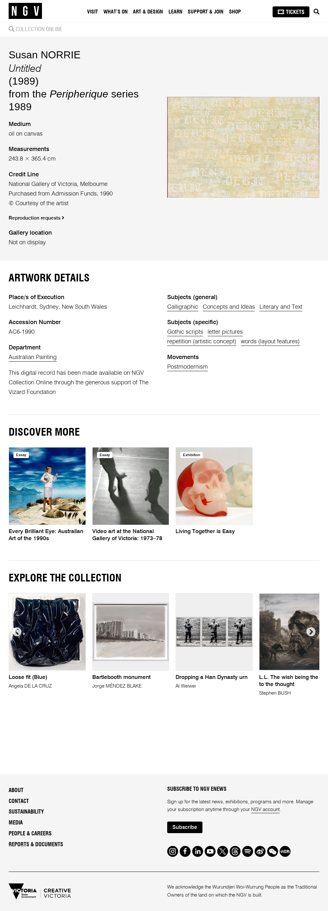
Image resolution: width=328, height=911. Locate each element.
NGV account (265, 809)
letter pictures (225, 332)
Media (16, 822)
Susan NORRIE (44, 55)
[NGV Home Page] (25, 11)
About (16, 790)
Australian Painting (33, 357)
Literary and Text (280, 307)
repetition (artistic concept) (201, 342)
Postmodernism (187, 367)
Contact (19, 801)
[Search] (316, 12)
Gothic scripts (185, 332)
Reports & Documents (36, 844)
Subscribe (184, 827)
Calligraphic (182, 307)
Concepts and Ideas (229, 307)
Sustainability (26, 812)
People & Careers (30, 833)
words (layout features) (270, 342)
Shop (235, 11)
